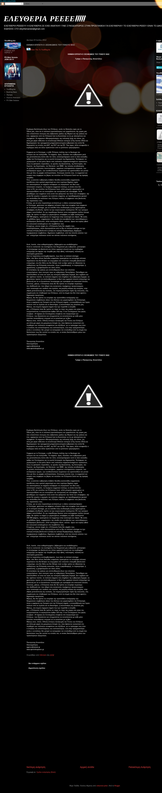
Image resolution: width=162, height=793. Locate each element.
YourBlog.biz (11, 89)
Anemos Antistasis (13, 98)
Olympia (9, 95)
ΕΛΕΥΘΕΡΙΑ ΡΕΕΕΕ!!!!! (44, 18)
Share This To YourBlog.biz (40, 50)
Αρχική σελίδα (87, 767)
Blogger (117, 786)
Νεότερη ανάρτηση (36, 767)
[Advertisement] (89, 746)
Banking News (11, 92)
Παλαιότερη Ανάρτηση (140, 767)
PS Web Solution (12, 100)
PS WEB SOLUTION (7, 1)
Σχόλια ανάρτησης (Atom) (46, 772)
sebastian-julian (102, 786)
